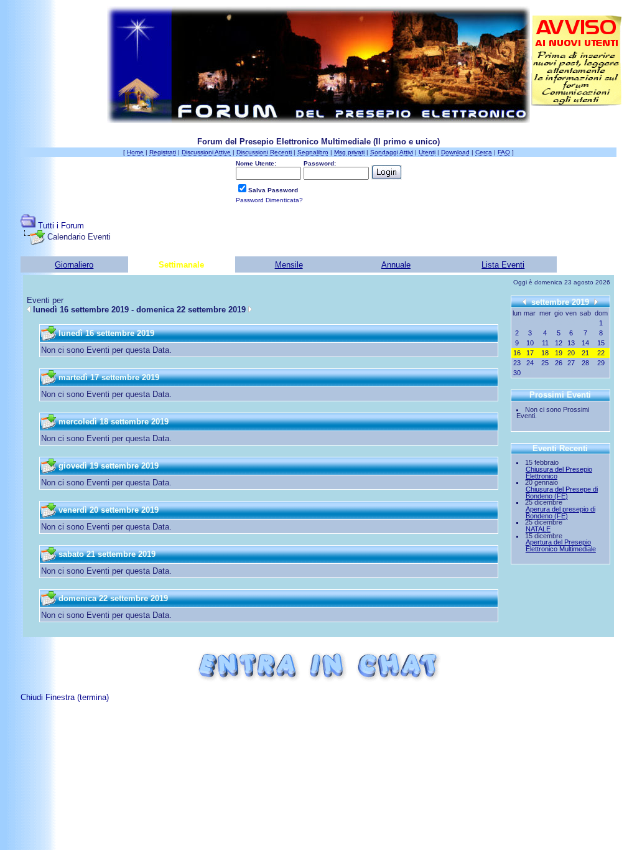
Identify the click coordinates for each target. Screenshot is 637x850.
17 (530, 353)
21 (585, 353)
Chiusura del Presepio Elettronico (559, 472)
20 (571, 353)
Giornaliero (74, 264)
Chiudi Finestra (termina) (65, 697)
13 (571, 343)
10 (530, 343)
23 (517, 363)
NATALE (538, 529)
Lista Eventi (502, 264)
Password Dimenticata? (269, 200)
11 (545, 343)
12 (558, 343)
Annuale (396, 264)
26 (558, 363)
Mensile (289, 264)
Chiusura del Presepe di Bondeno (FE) (562, 492)
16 (517, 353)
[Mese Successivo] (596, 301)
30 (517, 372)
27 (571, 363)
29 (601, 363)
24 (530, 363)
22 (601, 353)
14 (585, 343)
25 (545, 363)
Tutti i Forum (61, 225)
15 (601, 343)
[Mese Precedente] (524, 301)
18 (545, 353)
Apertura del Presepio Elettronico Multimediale (561, 545)
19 (558, 353)
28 (585, 363)
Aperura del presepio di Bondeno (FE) (560, 512)
